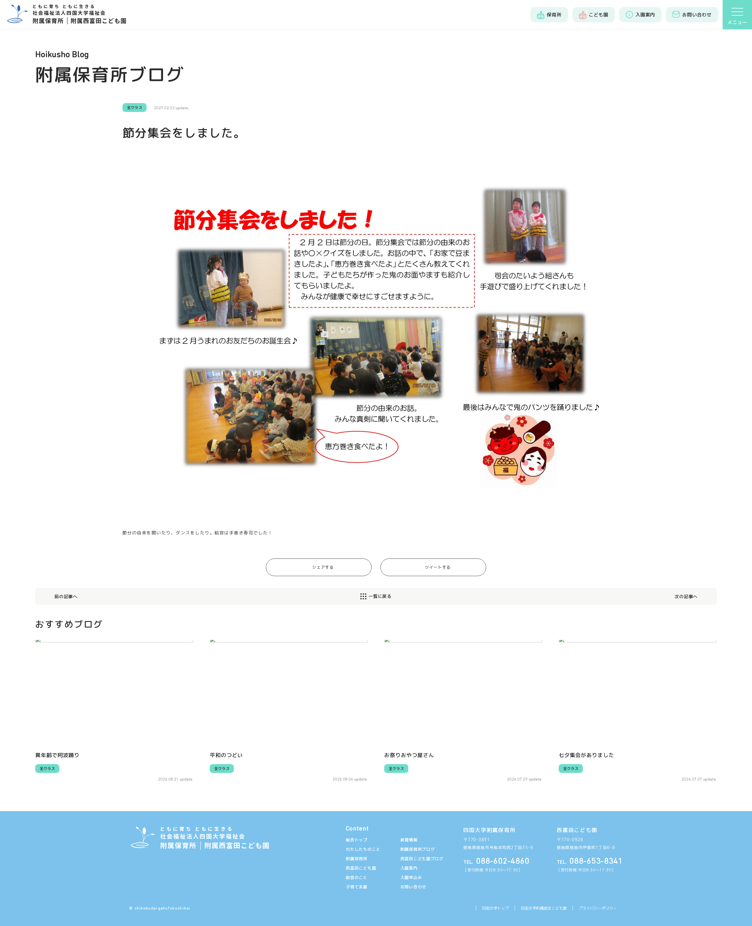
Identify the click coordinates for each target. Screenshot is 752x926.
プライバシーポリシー (598, 908)
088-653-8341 (590, 861)
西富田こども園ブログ (422, 858)
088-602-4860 (496, 861)
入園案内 (409, 868)
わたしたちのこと (363, 849)
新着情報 (409, 840)
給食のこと (356, 877)
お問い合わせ (413, 887)
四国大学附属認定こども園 (544, 908)
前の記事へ (66, 596)
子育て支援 (356, 887)
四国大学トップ (495, 908)
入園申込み (411, 877)
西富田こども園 (361, 868)
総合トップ (356, 840)
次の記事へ (686, 596)
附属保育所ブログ (417, 849)
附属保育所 (356, 858)
